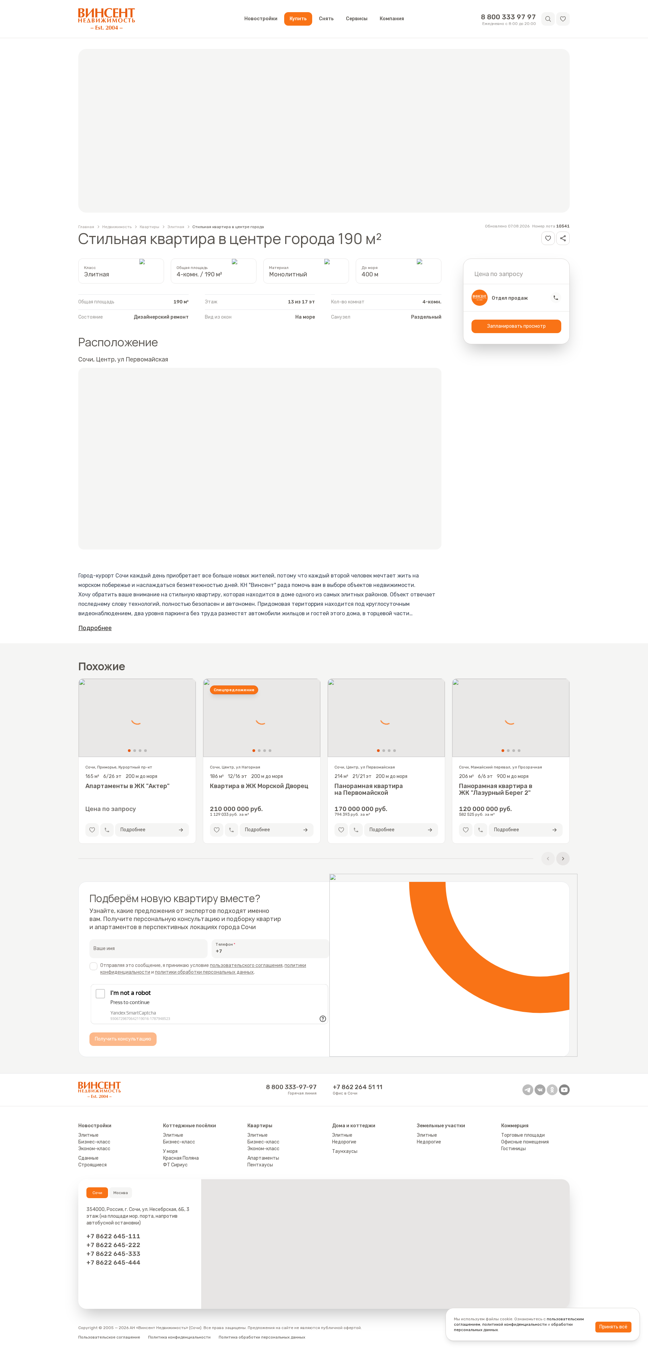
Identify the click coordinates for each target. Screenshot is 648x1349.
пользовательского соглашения (246, 965)
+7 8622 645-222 (113, 1245)
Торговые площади (523, 1135)
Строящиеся (92, 1165)
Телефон (224, 944)
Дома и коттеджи (353, 1126)
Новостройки (260, 19)
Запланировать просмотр (516, 326)
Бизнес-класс (94, 1142)
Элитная (175, 226)
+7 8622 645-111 (113, 1236)
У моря (170, 1151)
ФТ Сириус (175, 1165)
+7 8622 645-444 (113, 1262)
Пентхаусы (260, 1165)
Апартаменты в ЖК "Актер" (127, 786)
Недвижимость (117, 226)
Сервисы (357, 19)
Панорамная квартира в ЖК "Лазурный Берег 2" (495, 789)
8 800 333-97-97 (291, 1087)
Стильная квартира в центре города (228, 226)
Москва (120, 1192)
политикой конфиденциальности (514, 1324)
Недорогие (344, 1142)
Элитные (88, 1135)
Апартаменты (263, 1158)
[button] (563, 19)
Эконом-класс (94, 1149)
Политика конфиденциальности (179, 1337)
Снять (326, 19)
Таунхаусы (344, 1151)
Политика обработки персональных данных (262, 1337)
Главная (86, 226)
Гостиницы (513, 1149)
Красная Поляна (181, 1158)
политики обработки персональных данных (204, 972)
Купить (298, 19)
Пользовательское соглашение (109, 1337)
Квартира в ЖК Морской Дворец (259, 786)
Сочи (97, 1192)
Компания (392, 19)
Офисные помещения (525, 1142)
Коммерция (515, 1126)
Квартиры (149, 226)
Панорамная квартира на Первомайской (368, 789)
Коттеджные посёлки (189, 1126)
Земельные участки (441, 1126)
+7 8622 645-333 (113, 1254)
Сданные (88, 1158)
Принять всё (613, 1327)
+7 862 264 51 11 (357, 1087)
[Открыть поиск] (548, 19)
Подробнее (95, 628)
